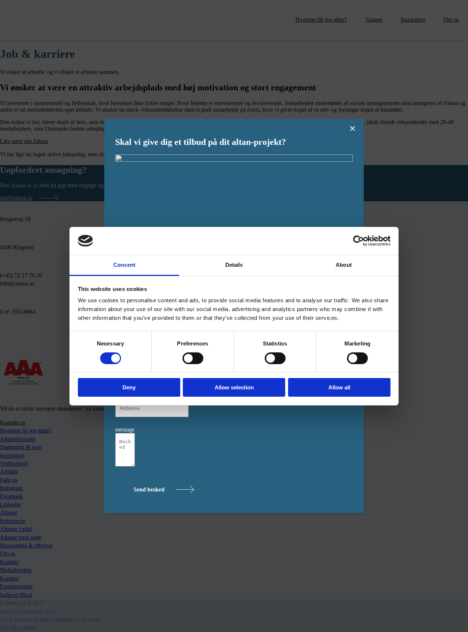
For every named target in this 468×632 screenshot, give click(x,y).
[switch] (192, 358)
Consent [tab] (124, 265)
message (125, 429)
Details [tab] (234, 265)
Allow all (339, 387)
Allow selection (234, 387)
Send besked (149, 489)
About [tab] (344, 265)
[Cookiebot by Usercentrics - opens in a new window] (358, 240)
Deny (129, 387)
